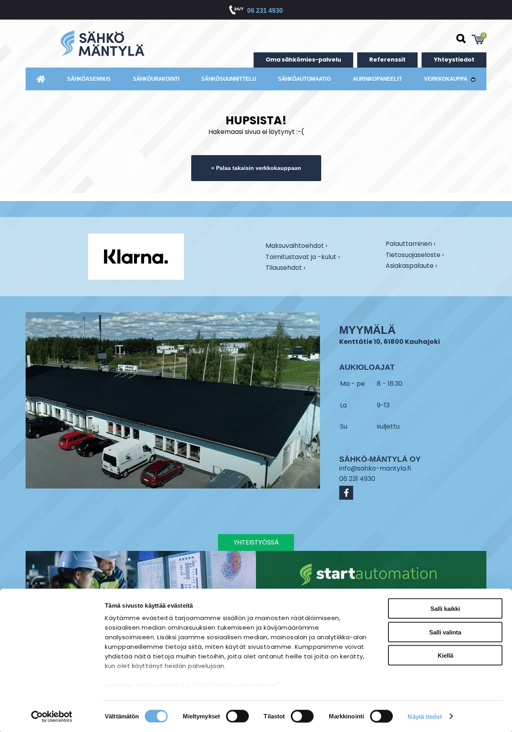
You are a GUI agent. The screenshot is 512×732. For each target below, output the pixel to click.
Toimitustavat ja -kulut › (303, 257)
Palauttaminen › (410, 244)
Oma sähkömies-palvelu (303, 60)
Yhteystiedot (454, 60)
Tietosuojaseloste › (415, 255)
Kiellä (445, 655)
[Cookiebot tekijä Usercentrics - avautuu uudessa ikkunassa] (52, 716)
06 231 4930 (265, 10)
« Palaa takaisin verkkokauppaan (256, 168)
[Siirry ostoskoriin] (478, 39)
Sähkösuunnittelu (228, 79)
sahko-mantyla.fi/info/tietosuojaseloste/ (207, 685)
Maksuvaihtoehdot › (296, 246)
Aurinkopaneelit (377, 79)
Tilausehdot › (285, 267)
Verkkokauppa (446, 79)
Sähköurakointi (156, 79)
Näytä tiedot (425, 716)
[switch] (237, 716)
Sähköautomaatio (304, 79)
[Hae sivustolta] (461, 39)
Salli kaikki (445, 608)
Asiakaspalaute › (411, 266)
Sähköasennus (89, 79)
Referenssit (387, 60)
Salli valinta (445, 631)
